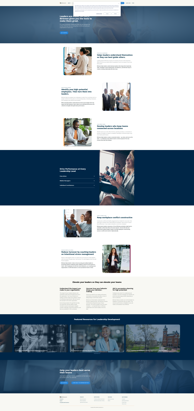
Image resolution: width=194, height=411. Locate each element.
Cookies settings (99, 13)
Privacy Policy (124, 402)
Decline (115, 13)
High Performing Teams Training (99, 400)
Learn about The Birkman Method (81, 382)
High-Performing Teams (84, 402)
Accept (107, 13)
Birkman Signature (83, 400)
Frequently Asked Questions (64, 402)
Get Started (64, 32)
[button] (96, 353)
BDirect (109, 400)
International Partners (125, 400)
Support (61, 400)
